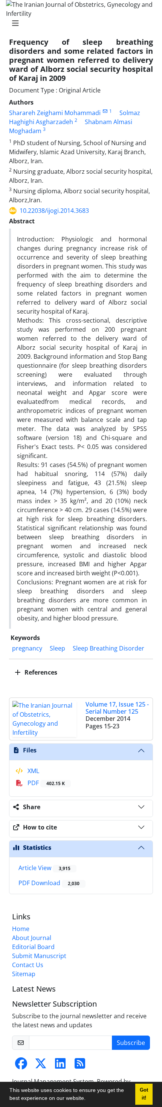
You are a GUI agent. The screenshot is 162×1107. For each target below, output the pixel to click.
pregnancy (27, 648)
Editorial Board (33, 947)
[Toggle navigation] (78, 23)
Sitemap (23, 974)
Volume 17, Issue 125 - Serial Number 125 (117, 708)
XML (32, 771)
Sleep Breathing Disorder (108, 648)
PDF (45, 783)
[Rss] (80, 1066)
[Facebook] (21, 1066)
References (40, 672)
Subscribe (131, 1043)
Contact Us (27, 965)
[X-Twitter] (41, 1066)
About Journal (31, 938)
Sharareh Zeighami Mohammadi (55, 113)
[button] (88, 1099)
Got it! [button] (144, 1094)
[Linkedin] (60, 1066)
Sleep (57, 648)
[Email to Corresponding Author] (105, 111)
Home (20, 929)
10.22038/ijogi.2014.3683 (54, 210)
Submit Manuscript (39, 956)
